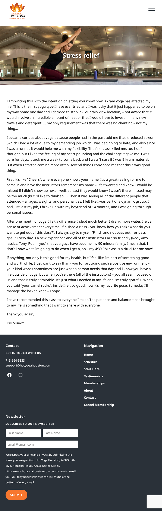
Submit (16, 495)
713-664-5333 (15, 360)
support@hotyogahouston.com (28, 365)
